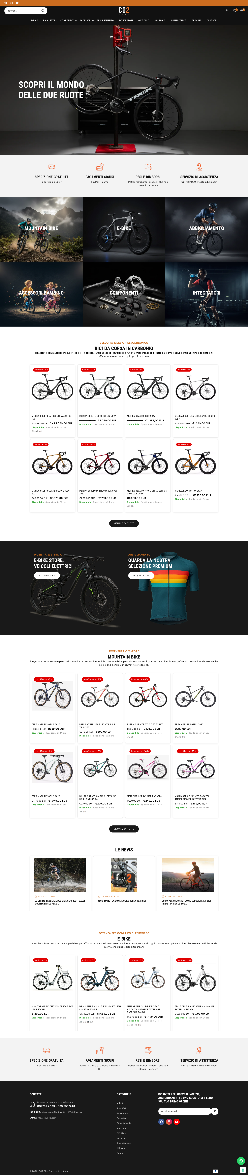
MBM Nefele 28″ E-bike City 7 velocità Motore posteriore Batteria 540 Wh (48, 1009)
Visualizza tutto (124, 523)
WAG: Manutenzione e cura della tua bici (122, 900)
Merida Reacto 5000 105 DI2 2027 (97, 416)
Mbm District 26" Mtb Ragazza (144, 796)
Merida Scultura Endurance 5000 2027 (98, 492)
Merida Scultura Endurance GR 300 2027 (195, 417)
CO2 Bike (43, 1171)
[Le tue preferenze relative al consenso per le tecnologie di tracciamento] (243, 1170)
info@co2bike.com (206, 181)
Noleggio (121, 1138)
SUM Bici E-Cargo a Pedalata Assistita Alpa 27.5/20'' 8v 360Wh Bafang (193, 1009)
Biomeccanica (124, 1143)
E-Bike (120, 1103)
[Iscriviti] (214, 1111)
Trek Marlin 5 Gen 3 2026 (46, 724)
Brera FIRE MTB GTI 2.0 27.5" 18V (145, 724)
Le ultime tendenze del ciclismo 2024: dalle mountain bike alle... (60, 902)
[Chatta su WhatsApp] (241, 1161)
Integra (65, 1171)
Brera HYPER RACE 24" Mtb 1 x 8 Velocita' (97, 726)
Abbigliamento (124, 1123)
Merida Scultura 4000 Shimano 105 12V (51, 417)
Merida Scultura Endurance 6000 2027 (51, 492)
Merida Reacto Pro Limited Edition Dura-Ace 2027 (147, 492)
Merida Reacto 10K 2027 (188, 490)
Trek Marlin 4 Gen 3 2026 (189, 724)
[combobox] (25, 10)
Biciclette (121, 1108)
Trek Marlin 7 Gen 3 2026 (46, 796)
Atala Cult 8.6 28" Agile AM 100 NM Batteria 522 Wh (98, 1008)
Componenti (123, 1113)
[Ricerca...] (43, 10)
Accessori (122, 1118)
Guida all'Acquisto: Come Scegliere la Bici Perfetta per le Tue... (186, 902)
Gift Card (121, 1133)
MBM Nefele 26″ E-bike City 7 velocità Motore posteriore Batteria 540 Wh (143, 1009)
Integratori (122, 1128)
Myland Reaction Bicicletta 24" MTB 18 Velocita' (97, 798)
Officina (121, 1148)
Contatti (121, 1153)
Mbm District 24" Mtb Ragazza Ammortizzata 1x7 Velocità (192, 798)
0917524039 (188, 181)
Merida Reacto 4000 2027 (141, 416)
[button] (34, 20)
